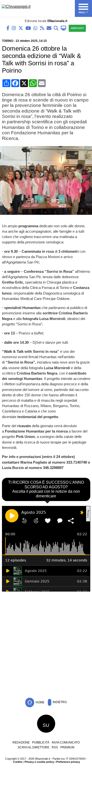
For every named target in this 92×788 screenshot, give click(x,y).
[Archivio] (56, 28)
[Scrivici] (49, 28)
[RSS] (42, 28)
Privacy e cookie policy (39, 761)
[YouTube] (28, 28)
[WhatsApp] (35, 28)
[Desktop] (63, 28)
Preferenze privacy (68, 761)
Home (39, 702)
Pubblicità (40, 742)
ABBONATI (77, 28)
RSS (55, 747)
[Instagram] (14, 28)
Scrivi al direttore (33, 747)
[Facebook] (7, 28)
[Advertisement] (46, 643)
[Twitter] (20, 28)
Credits (17, 761)
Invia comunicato (66, 742)
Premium (67, 747)
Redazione (21, 742)
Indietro (59, 702)
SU (46, 725)
